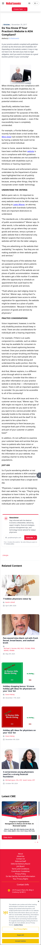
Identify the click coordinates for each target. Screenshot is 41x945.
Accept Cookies (20, 941)
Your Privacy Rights (20, 879)
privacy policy (10, 544)
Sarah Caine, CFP (29, 780)
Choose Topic (18, 9)
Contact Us (20, 859)
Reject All (20, 935)
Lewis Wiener (18, 204)
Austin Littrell (10, 602)
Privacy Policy (20, 874)
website (30, 151)
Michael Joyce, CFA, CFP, (13, 780)
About (20, 854)
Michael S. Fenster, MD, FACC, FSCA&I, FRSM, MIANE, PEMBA (19, 649)
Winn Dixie (6, 136)
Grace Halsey (10, 694)
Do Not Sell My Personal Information (20, 876)
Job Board (20, 866)
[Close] (38, 901)
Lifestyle (5, 555)
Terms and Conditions (20, 869)
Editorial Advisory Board (20, 864)
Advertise (20, 856)
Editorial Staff (20, 861)
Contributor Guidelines (20, 871)
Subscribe (29, 538)
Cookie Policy (18, 925)
